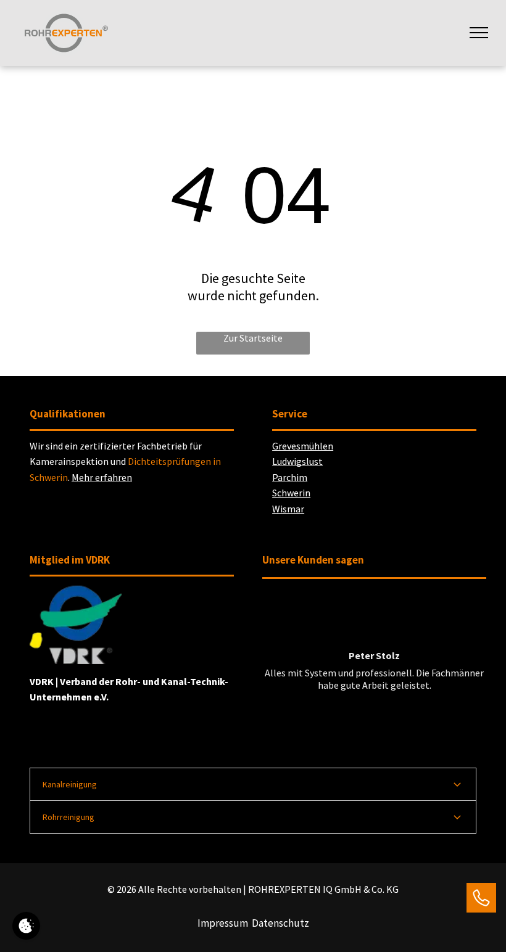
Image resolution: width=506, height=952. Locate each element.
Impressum (222, 923)
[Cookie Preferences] (26, 926)
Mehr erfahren (102, 477)
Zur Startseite (253, 338)
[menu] (479, 33)
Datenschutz (280, 923)
